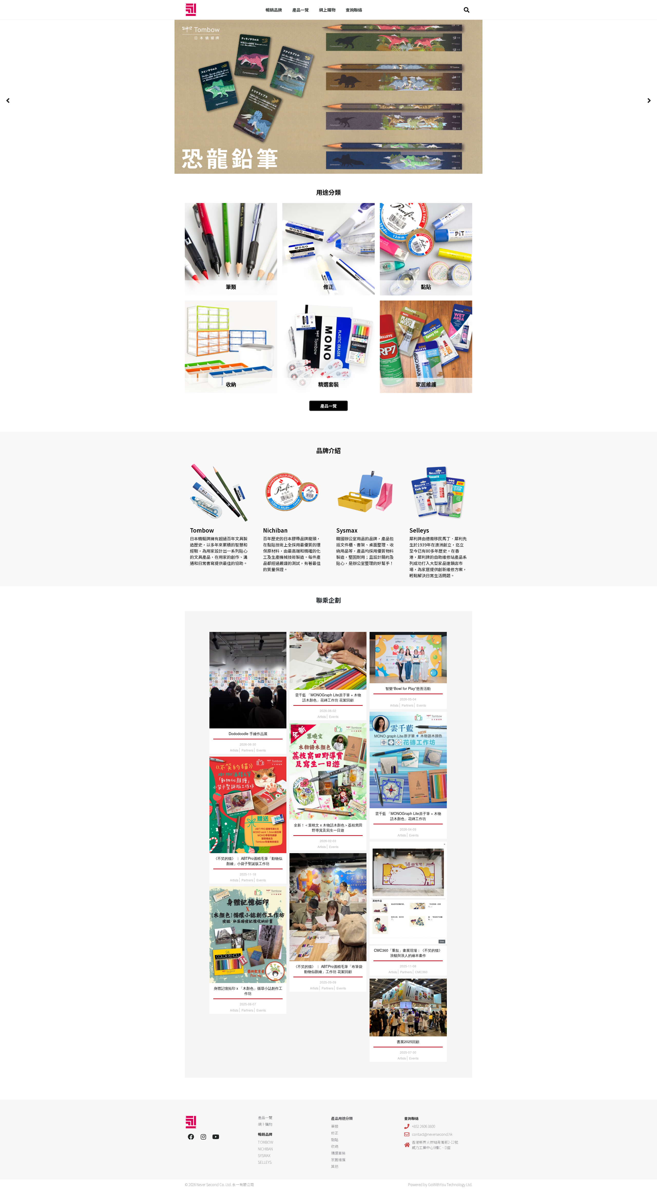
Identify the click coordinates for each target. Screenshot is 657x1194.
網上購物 (327, 10)
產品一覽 (300, 10)
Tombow (202, 530)
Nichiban (275, 530)
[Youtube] (215, 1137)
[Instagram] (203, 1137)
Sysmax (347, 530)
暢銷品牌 (274, 10)
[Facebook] (191, 1137)
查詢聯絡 (354, 10)
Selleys (419, 530)
